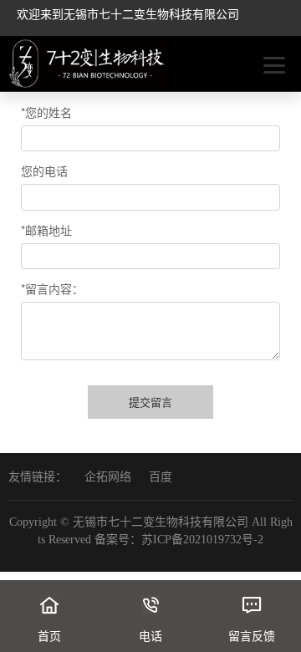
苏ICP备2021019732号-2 (202, 539)
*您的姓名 (46, 112)
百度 (160, 477)
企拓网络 (107, 477)
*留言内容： (52, 288)
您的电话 (44, 170)
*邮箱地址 (46, 230)
